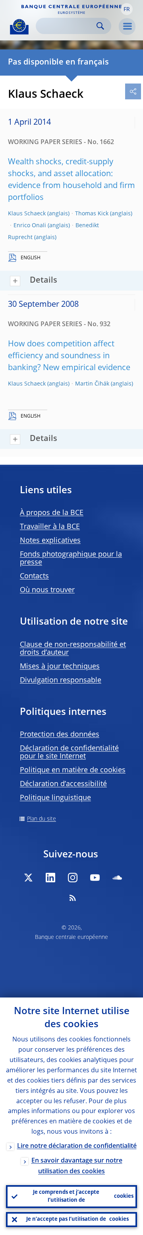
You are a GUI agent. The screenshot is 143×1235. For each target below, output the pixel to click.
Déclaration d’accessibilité (63, 784)
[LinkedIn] (50, 877)
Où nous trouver (47, 590)
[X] (28, 877)
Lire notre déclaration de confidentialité (77, 1146)
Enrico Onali (30, 225)
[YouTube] (94, 877)
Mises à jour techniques (60, 666)
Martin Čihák (92, 384)
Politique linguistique (55, 798)
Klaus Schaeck (27, 214)
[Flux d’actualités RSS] (72, 897)
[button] (127, 9)
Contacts (34, 576)
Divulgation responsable (60, 680)
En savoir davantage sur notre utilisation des (76, 1166)
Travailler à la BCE (50, 526)
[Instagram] (72, 877)
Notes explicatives (50, 540)
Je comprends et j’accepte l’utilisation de (83, 1196)
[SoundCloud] (117, 877)
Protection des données (59, 734)
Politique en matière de (73, 770)
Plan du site (41, 819)
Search (100, 26)
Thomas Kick (91, 214)
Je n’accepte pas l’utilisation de (77, 1219)
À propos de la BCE (51, 513)
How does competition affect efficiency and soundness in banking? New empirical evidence (69, 356)
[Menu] (127, 26)
